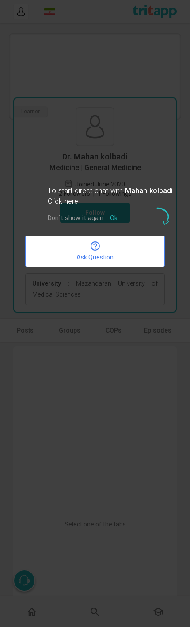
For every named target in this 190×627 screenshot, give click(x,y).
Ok (114, 218)
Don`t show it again (75, 218)
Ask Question (95, 257)
